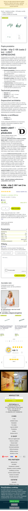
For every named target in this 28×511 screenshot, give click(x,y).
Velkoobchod (14, 462)
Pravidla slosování (14, 476)
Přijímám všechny (14, 501)
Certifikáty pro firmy (14, 470)
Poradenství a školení (14, 466)
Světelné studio (14, 420)
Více (2, 219)
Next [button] (26, 362)
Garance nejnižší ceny (21, 191)
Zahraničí (14, 482)
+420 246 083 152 (16, 409)
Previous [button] (1, 362)
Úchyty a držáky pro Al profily (10, 14)
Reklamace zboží (14, 445)
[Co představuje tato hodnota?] (1, 200)
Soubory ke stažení (14, 474)
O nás (14, 418)
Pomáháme (14, 429)
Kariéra (14, 431)
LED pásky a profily (20, 11)
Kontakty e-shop (14, 453)
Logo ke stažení (14, 427)
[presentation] (13, 339)
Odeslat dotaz (20, 275)
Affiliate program (14, 451)
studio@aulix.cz (16, 410)
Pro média (14, 425)
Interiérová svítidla (9, 11)
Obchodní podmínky (14, 447)
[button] (6, 341)
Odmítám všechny (14, 508)
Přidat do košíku (16, 208)
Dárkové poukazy (14, 449)
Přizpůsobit (14, 504)
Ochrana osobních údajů (14, 472)
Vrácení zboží (14, 443)
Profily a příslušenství (8, 12)
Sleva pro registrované (14, 438)
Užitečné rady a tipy (14, 484)
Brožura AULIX (14, 433)
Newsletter (14, 423)
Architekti (14, 464)
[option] (14, 361)
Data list (4, 246)
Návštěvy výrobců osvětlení (14, 468)
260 (15, 352)
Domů (2, 11)
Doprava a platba (14, 440)
